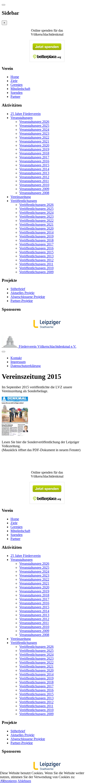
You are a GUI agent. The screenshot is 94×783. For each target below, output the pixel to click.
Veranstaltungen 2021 (34, 141)
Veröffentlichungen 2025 (36, 209)
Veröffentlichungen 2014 (36, 232)
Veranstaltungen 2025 (34, 125)
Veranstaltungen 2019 (34, 149)
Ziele (13, 81)
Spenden (16, 92)
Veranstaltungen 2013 (34, 173)
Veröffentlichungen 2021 (36, 224)
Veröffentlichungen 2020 (36, 228)
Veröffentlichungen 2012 (36, 260)
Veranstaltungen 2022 (34, 137)
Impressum (18, 362)
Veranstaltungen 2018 (34, 153)
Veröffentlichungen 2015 (36, 252)
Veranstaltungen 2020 (34, 145)
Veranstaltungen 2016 (34, 161)
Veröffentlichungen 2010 (36, 268)
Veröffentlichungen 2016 (36, 248)
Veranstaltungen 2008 (34, 193)
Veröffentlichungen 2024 (36, 212)
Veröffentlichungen (23, 201)
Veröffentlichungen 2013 (36, 256)
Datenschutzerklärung (25, 366)
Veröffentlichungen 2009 (36, 272)
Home (14, 77)
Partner (15, 96)
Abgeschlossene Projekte (27, 297)
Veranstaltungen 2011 (34, 181)
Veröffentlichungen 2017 (36, 244)
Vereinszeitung (20, 197)
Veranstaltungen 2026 (34, 122)
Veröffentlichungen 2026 (36, 205)
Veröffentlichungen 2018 (36, 240)
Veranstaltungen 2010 (34, 185)
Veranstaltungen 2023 (34, 133)
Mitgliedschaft (20, 89)
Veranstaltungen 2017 (34, 157)
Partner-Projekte (21, 301)
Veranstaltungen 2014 (34, 169)
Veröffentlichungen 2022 (36, 220)
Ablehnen (24, 781)
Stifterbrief (17, 289)
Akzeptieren (8, 781)
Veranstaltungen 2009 (34, 189)
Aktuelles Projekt (22, 293)
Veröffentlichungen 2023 (36, 216)
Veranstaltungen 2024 (34, 129)
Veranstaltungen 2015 (34, 165)
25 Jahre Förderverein (25, 114)
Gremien (16, 85)
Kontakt (16, 358)
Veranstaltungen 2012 (34, 177)
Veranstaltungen (21, 118)
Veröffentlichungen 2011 (36, 264)
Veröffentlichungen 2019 (36, 236)
